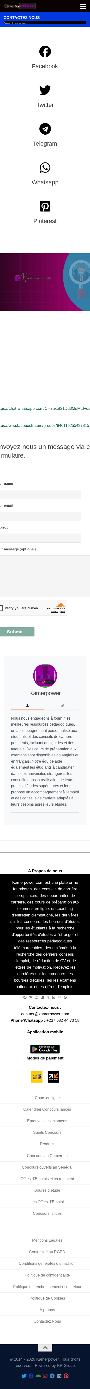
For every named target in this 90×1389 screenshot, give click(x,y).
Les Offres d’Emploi (47, 1202)
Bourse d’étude (47, 1190)
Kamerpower (45, 693)
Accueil (7, 23)
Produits (47, 1144)
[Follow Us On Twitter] (24, 1375)
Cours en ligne (47, 1098)
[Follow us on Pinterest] (65, 1375)
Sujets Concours (47, 1132)
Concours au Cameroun (47, 1155)
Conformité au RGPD (47, 1252)
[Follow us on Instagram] (45, 1375)
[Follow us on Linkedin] (58, 1375)
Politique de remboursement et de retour (47, 1286)
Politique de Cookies (47, 1298)
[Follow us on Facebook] (31, 1375)
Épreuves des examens (47, 1121)
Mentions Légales (47, 1240)
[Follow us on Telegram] (51, 1375)
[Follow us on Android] (38, 1375)
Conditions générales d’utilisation (47, 1263)
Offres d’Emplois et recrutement (47, 1179)
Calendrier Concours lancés (47, 1109)
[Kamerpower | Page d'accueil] (26, 6)
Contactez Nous (47, 1321)
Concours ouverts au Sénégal (47, 1167)
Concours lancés (47, 1213)
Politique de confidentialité (47, 1275)
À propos (47, 1310)
